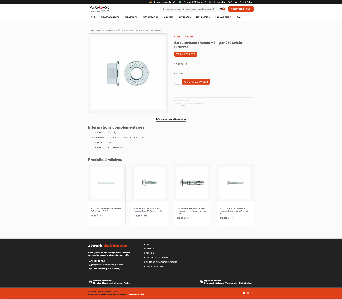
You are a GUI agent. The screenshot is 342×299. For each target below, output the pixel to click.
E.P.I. (93, 17)
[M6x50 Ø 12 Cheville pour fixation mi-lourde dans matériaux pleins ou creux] (192, 183)
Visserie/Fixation (184, 37)
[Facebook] (244, 293)
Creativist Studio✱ (136, 294)
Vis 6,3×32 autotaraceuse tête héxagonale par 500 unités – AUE (148, 209)
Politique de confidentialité (160, 262)
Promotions (222, 17)
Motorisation (151, 17)
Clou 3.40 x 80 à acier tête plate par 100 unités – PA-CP (106, 209)
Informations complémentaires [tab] (171, 119)
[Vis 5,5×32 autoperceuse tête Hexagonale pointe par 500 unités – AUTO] (235, 183)
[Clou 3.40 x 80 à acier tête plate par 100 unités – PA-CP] (107, 183)
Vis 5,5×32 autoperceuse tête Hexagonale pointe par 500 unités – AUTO (235, 210)
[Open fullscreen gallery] (165, 110)
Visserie (168, 17)
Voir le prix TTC (185, 54)
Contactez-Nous (241, 9)
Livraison (149, 248)
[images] (128, 73)
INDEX (183, 106)
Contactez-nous (153, 266)
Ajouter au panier (196, 82)
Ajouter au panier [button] (107, 224)
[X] (248, 293)
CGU (239, 17)
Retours (149, 253)
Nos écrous (200, 103)
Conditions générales (157, 257)
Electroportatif (110, 17)
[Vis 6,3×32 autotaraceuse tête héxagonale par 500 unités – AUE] (150, 183)
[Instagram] (252, 293)
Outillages (184, 17)
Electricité (131, 17)
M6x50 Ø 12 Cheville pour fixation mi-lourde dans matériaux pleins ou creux (191, 210)
